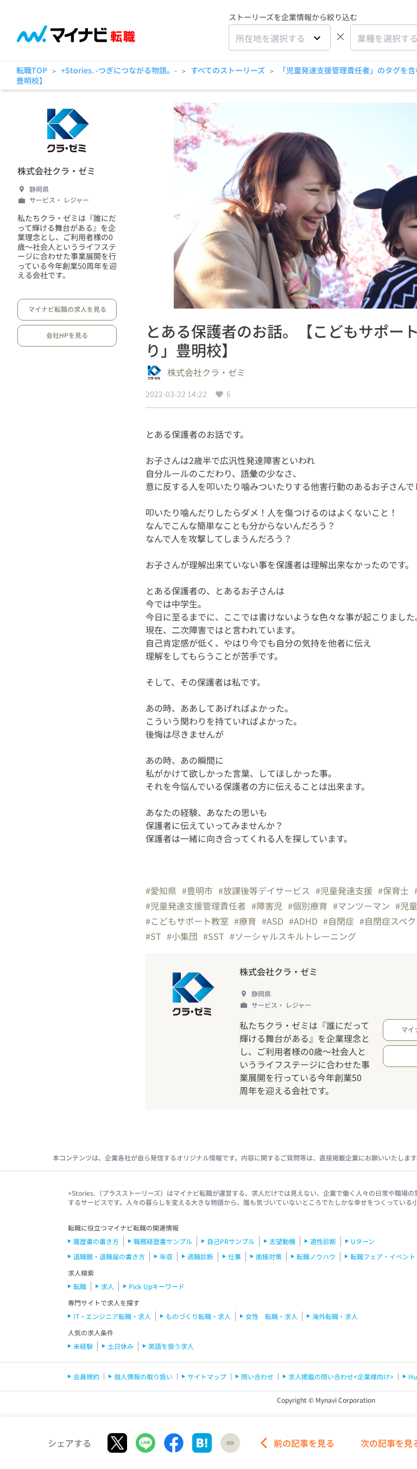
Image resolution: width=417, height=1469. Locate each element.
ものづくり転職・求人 (198, 1316)
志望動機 (282, 1241)
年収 (166, 1256)
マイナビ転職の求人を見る (67, 308)
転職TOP (31, 70)
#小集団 (182, 936)
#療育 (245, 920)
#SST (213, 936)
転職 (79, 1286)
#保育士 (393, 890)
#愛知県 (161, 890)
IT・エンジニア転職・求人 (112, 1316)
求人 (107, 1286)
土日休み (121, 1346)
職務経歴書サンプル (163, 1241)
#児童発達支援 (343, 890)
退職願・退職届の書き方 (109, 1256)
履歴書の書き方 (96, 1241)
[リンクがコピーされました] (230, 1443)
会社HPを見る (67, 335)
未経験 (83, 1346)
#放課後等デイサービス (264, 890)
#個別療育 (307, 905)
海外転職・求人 (335, 1316)
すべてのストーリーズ (228, 70)
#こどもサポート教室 (187, 920)
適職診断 (200, 1256)
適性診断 (323, 1241)
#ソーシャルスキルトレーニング (293, 936)
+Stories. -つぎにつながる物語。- (119, 70)
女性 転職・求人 (271, 1316)
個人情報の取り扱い (143, 1376)
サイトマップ (206, 1376)
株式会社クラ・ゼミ (56, 170)
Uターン (363, 1241)
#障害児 (266, 905)
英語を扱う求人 (171, 1346)
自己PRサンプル (231, 1241)
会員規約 (86, 1376)
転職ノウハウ (316, 1256)
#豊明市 (197, 890)
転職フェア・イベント (382, 1256)
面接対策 (269, 1256)
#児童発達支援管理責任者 (196, 905)
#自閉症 (338, 920)
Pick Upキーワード (157, 1286)
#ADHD (303, 920)
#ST (153, 936)
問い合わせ (257, 1376)
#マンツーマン (361, 905)
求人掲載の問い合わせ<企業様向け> (341, 1376)
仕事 (234, 1256)
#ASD (272, 920)
